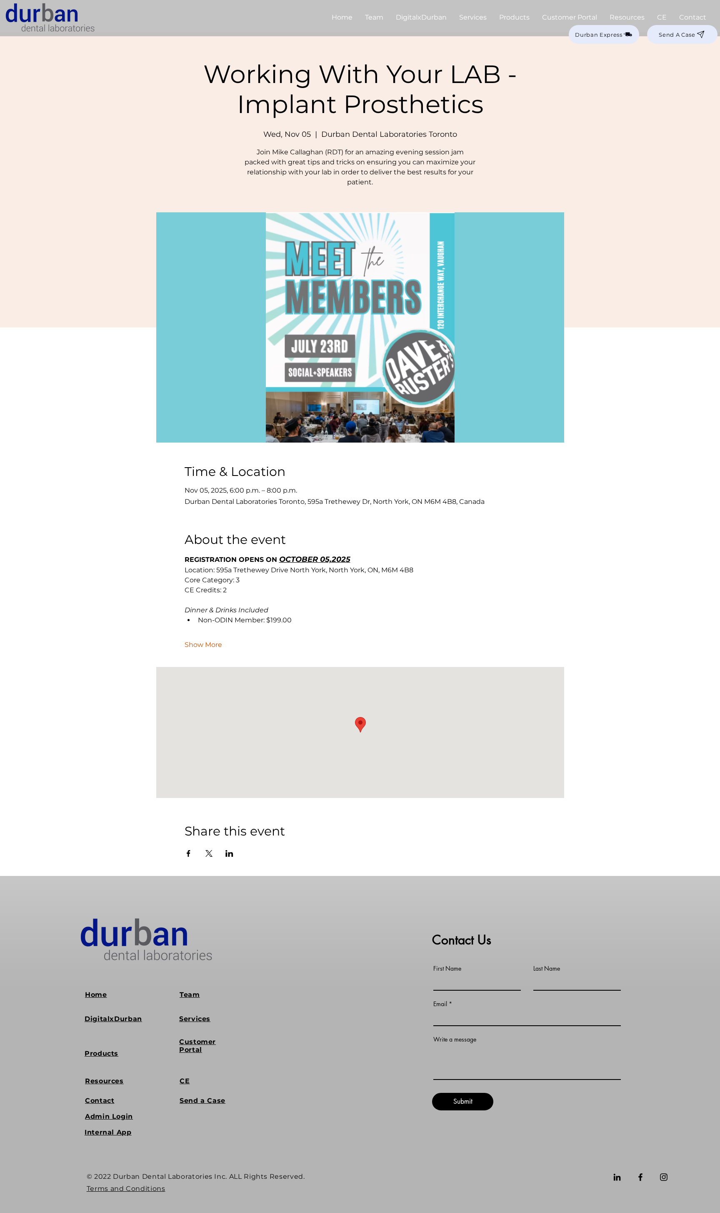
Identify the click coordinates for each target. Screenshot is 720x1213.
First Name (447, 968)
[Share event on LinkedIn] (229, 853)
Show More (203, 645)
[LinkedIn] (617, 1177)
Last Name (546, 968)
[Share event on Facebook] (188, 853)
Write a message (454, 1039)
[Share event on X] (209, 853)
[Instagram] (664, 1177)
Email (440, 1004)
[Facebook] (640, 1177)
